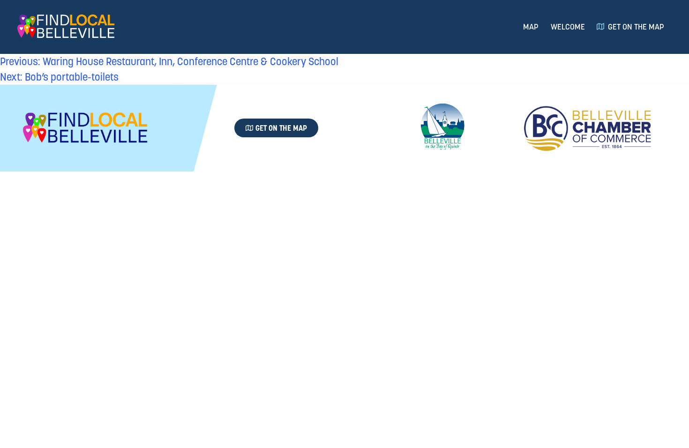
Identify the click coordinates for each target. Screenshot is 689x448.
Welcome (568, 27)
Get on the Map (636, 27)
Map (531, 27)
